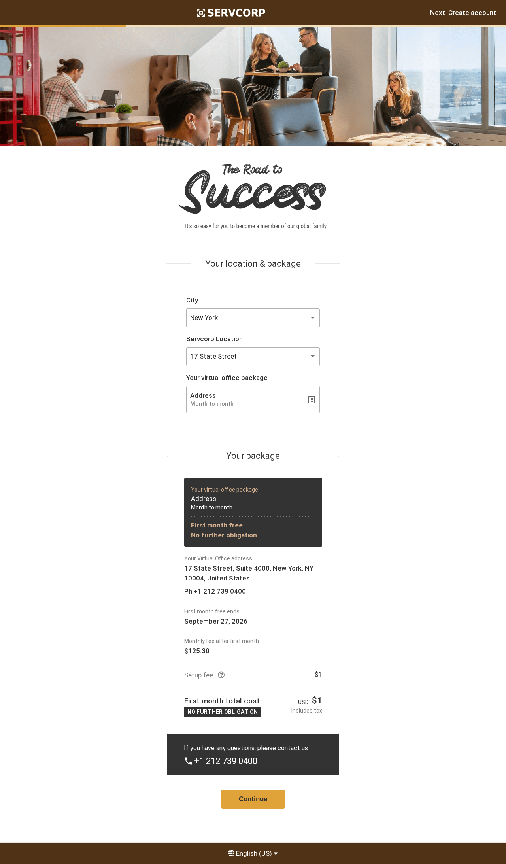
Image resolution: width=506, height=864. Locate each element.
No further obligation (224, 535)
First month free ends (212, 611)
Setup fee (198, 675)
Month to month (211, 507)
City (192, 300)
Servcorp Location (214, 339)
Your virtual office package (227, 378)
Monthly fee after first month (221, 641)
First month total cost (222, 700)
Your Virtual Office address (218, 558)
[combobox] (253, 317)
